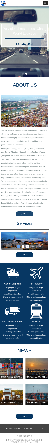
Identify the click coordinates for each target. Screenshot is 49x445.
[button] (45, 3)
